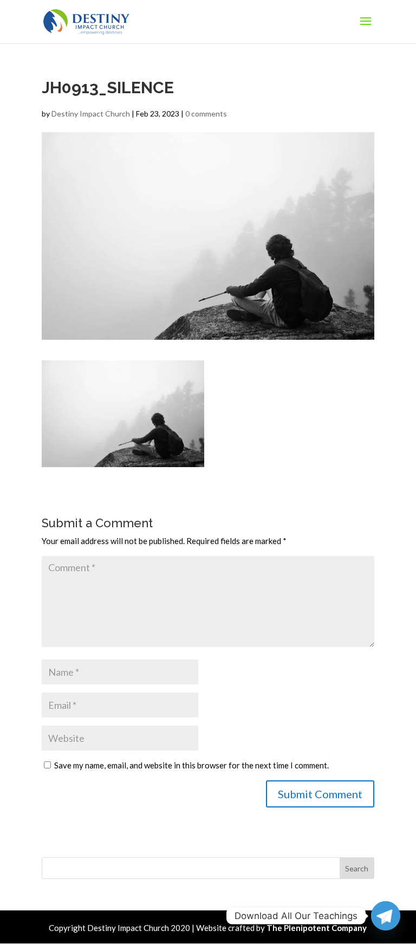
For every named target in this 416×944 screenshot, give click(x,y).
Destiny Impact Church (90, 113)
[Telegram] (385, 915)
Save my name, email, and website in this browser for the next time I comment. (191, 765)
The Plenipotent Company (316, 928)
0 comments (206, 113)
